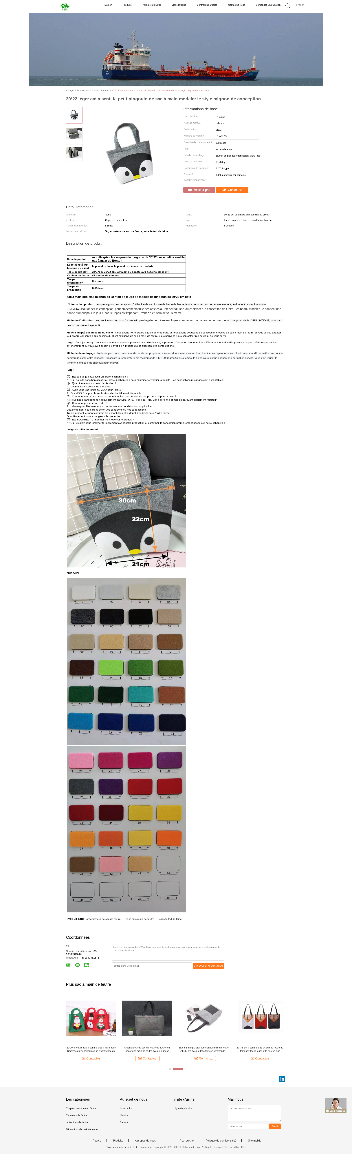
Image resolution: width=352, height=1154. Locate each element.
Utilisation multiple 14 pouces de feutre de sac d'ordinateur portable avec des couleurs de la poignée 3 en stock (260, 1049)
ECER (243, 1147)
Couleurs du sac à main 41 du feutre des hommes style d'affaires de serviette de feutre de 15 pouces (203, 1049)
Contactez (234, 190)
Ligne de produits (183, 1108)
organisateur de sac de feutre (103, 918)
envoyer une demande (208, 965)
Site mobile (254, 1140)
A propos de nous (145, 1140)
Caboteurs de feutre (76, 1115)
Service (124, 1122)
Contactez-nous (236, 5)
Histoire (124, 1115)
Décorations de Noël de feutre (82, 1129)
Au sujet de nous (152, 5)
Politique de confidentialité (221, 1140)
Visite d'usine (179, 5)
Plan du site (187, 1140)
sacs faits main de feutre (140, 918)
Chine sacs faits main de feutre (122, 1147)
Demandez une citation (268, 5)
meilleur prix (201, 190)
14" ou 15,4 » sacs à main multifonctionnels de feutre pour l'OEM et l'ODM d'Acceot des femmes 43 (147, 1049)
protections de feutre (77, 1122)
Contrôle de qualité (207, 5)
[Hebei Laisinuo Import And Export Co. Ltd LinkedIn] (282, 1079)
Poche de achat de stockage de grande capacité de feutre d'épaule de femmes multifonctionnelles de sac (91, 1049)
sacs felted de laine (170, 918)
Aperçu (97, 1140)
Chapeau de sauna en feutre (81, 1108)
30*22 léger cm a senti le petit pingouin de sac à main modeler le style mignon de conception (160, 90)
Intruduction (126, 1108)
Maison (108, 5)
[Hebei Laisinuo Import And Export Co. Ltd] (65, 6)
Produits (127, 5)
